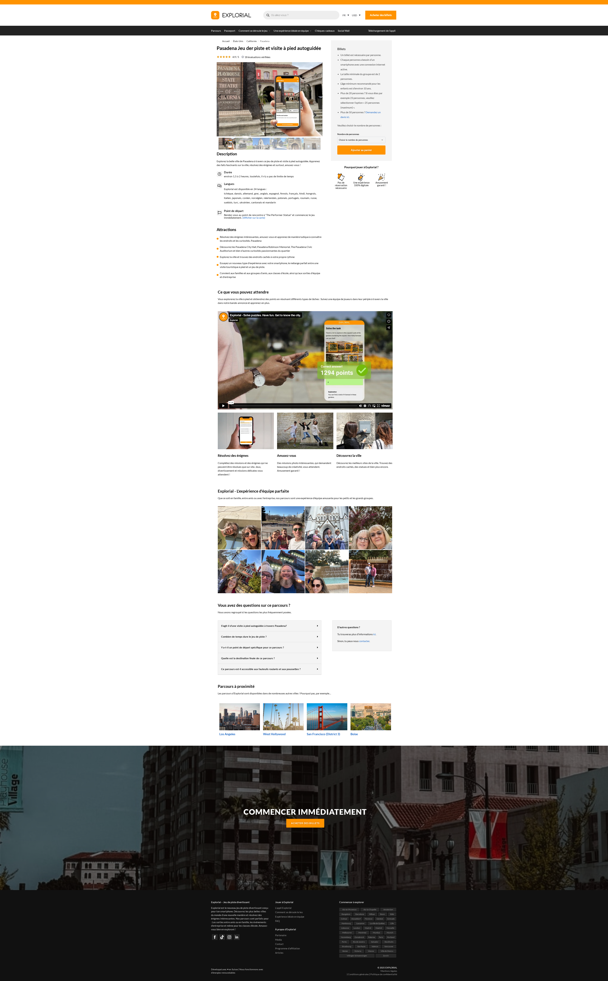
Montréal (362, 932)
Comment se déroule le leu (289, 912)
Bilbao (372, 914)
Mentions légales (389, 971)
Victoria (357, 951)
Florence (368, 918)
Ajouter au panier (361, 150)
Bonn (382, 914)
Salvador (374, 941)
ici (374, 634)
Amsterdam (388, 909)
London (357, 928)
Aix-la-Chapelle (370, 909)
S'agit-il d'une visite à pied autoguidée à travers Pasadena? (254, 626)
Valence (375, 946)
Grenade (391, 918)
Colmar (344, 918)
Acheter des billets (381, 15)
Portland (391, 937)
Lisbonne (345, 928)
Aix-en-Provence (349, 909)
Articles (279, 952)
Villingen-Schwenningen (357, 955)
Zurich (386, 955)
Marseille (390, 928)
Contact (279, 944)
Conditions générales (358, 974)
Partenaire (280, 935)
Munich (390, 932)
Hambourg (346, 923)
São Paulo (361, 946)
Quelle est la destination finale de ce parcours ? (248, 658)
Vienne (371, 951)
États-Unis (238, 41)
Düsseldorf (356, 918)
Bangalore (346, 914)
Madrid (368, 928)
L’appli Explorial (283, 907)
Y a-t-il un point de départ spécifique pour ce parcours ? (252, 647)
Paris (381, 937)
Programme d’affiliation (287, 948)
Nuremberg (346, 937)
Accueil (226, 41)
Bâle (392, 914)
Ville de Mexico (387, 951)
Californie (252, 41)
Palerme (371, 937)
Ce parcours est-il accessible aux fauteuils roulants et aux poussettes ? (261, 669)
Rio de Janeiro (359, 941)
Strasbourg (346, 946)
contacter (364, 640)
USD (354, 15)
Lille (392, 923)
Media (278, 939)
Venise (345, 951)
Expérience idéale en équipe (289, 916)
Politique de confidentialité (383, 974)
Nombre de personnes (348, 134)
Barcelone (359, 914)
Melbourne (347, 932)
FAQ (277, 920)
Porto (344, 941)
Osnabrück (359, 937)
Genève (380, 918)
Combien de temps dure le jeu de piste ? (244, 637)
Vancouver (388, 946)
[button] (269, 626)
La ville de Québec (377, 923)
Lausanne (360, 923)
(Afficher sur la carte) (253, 217)
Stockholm (389, 941)
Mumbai (376, 932)
